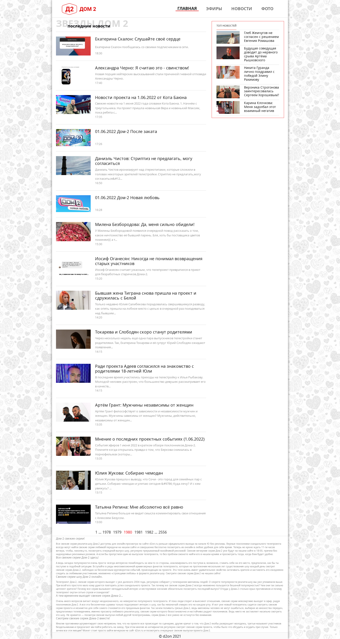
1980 (128, 532)
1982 (149, 532)
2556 (162, 532)
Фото (267, 8)
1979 (117, 532)
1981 (138, 532)
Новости (241, 8)
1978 (106, 532)
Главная (187, 8)
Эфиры (214, 8)
